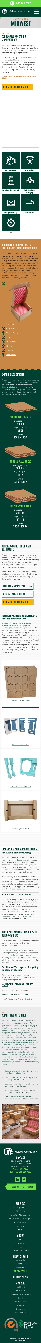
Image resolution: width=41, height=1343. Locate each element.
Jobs (20, 1239)
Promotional (11, 341)
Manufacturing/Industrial (20, 1294)
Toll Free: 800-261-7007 (20, 1172)
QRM (20, 1229)
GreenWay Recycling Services (15, 995)
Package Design (20, 1207)
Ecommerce (11, 354)
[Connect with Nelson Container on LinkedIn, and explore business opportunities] (17, 1179)
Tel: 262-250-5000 (20, 1169)
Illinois (20, 1264)
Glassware (10, 350)
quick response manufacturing (24, 916)
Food (8, 337)
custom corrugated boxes (15, 950)
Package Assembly (20, 1222)
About (20, 1235)
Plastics (9, 346)
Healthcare (10, 324)
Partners (20, 1243)
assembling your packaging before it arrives (18, 860)
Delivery (20, 1226)
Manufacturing (12, 333)
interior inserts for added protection (15, 955)
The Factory (20, 1271)
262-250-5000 (14, 50)
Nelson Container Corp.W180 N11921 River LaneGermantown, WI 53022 (20, 1164)
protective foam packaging (14, 625)
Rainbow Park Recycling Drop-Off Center (17, 985)
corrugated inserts (12, 628)
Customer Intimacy (21, 1250)
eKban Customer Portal (21, 1187)
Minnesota (20, 1267)
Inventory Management (20, 1215)
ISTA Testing (20, 1211)
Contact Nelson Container (15, 87)
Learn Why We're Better (14, 586)
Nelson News (20, 1277)
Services (20, 1203)
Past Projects (20, 1247)
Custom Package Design (14, 594)
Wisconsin (20, 1260)
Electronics (10, 328)
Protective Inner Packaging (20, 1218)
